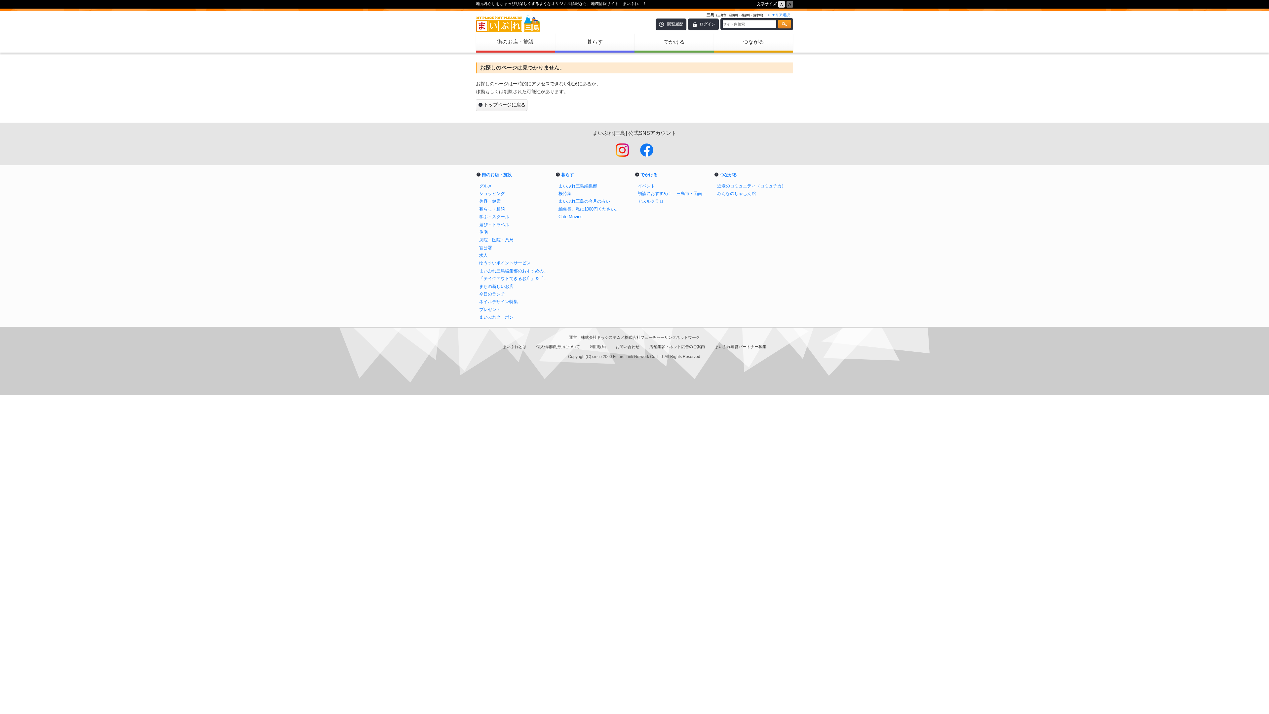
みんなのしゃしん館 (736, 193)
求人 (483, 255)
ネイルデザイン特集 (498, 301)
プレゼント (490, 309)
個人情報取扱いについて (558, 346)
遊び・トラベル (494, 224)
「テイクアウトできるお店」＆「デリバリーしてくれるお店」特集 (515, 278)
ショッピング (492, 193)
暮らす (595, 42)
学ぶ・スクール (494, 216)
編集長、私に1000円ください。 (588, 209)
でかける (674, 42)
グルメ (485, 185)
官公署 (485, 247)
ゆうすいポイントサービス (505, 262)
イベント (646, 185)
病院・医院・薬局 (496, 239)
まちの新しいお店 (496, 286)
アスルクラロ (651, 201)
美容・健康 (490, 201)
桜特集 (564, 193)
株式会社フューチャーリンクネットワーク (662, 337)
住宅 (483, 232)
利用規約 (598, 346)
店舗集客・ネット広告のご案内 (677, 346)
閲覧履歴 (675, 24)
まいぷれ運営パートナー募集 (740, 346)
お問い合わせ (627, 346)
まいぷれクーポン (496, 317)
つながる (753, 42)
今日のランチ (492, 294)
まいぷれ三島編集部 (577, 185)
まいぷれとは (514, 346)
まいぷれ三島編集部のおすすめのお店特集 (515, 270)
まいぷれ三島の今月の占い (584, 201)
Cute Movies (570, 216)
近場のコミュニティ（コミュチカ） (751, 185)
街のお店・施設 (515, 42)
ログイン (707, 24)
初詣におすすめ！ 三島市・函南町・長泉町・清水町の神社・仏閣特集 (674, 193)
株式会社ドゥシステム (601, 337)
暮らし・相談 (492, 209)
